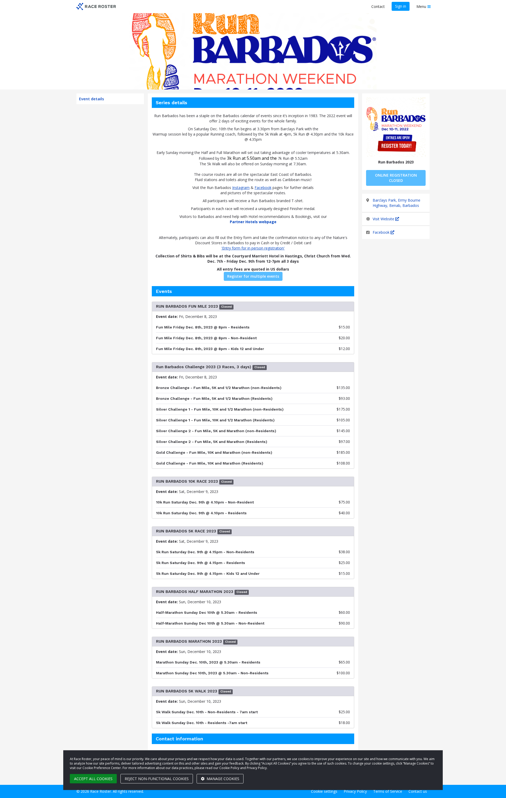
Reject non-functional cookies (157, 778)
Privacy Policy (355, 791)
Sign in (400, 6)
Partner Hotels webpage (253, 221)
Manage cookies (222, 778)
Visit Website (384, 218)
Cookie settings (324, 791)
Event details (91, 98)
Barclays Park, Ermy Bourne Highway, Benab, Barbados (396, 203)
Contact (378, 6)
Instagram (241, 187)
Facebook (382, 232)
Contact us (417, 791)
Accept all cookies (93, 778)
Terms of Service (387, 791)
